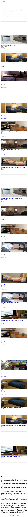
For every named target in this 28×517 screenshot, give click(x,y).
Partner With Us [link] (9, 5)
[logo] (3, 1)
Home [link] (1, 5)
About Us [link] (5, 5)
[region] (14, 28)
